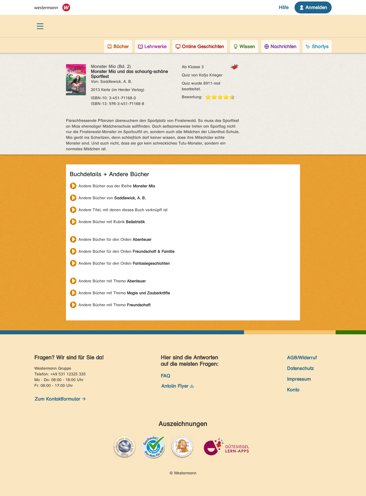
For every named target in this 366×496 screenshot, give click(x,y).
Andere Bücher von (112, 198)
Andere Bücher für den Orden (114, 239)
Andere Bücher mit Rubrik (111, 221)
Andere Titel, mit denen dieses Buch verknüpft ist (123, 209)
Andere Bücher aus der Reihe (116, 186)
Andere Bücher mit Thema (112, 281)
